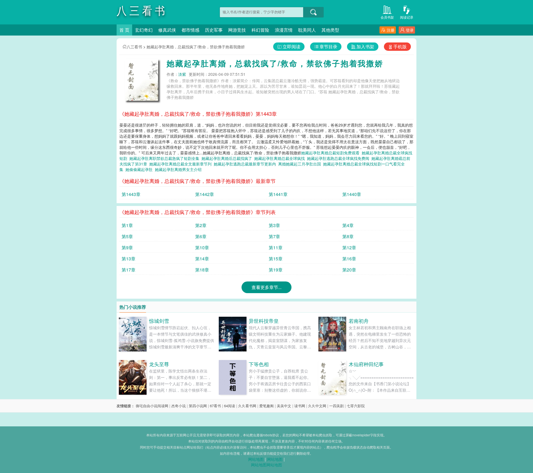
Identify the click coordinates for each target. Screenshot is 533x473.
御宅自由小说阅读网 (152, 405)
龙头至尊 (159, 364)
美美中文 (284, 405)
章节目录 (328, 46)
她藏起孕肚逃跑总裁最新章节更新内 (246, 164)
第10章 (202, 247)
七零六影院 (356, 405)
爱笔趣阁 (266, 405)
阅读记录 (406, 17)
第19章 (276, 269)
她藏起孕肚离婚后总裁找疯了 (228, 158)
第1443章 (131, 194)
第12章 (349, 247)
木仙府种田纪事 (366, 364)
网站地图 (256, 459)
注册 (390, 30)
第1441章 (278, 194)
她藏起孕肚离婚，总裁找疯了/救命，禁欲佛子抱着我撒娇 (196, 46)
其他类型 (330, 30)
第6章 (201, 236)
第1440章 (351, 194)
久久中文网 (317, 405)
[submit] (313, 12)
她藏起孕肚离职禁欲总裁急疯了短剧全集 (165, 158)
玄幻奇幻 (144, 30)
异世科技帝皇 (264, 320)
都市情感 (190, 30)
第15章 (276, 258)
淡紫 (182, 74)
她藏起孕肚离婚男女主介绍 (179, 169)
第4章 (348, 225)
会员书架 (387, 17)
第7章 (274, 236)
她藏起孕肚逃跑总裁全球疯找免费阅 (339, 158)
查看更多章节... (266, 287)
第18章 (202, 269)
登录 (410, 30)
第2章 (201, 225)
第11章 (276, 247)
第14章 (202, 258)
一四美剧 (336, 405)
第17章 (128, 269)
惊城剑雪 (159, 320)
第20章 (349, 269)
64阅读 (229, 405)
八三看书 (134, 46)
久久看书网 (247, 405)
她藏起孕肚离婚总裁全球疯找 (280, 158)
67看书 (215, 405)
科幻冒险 (260, 30)
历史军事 (214, 30)
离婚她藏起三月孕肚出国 (300, 164)
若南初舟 (359, 320)
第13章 (128, 258)
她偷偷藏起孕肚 (140, 169)
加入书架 (365, 46)
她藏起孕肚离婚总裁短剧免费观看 (331, 152)
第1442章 (204, 194)
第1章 (127, 225)
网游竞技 (237, 30)
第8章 (348, 236)
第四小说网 (198, 405)
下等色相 (259, 364)
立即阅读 (291, 46)
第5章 (127, 236)
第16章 (349, 258)
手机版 (400, 46)
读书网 (299, 405)
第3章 (274, 225)
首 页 (124, 30)
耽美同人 (307, 30)
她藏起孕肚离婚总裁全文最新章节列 (181, 164)
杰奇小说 (178, 405)
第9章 (127, 247)
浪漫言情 (284, 30)
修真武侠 (167, 30)
